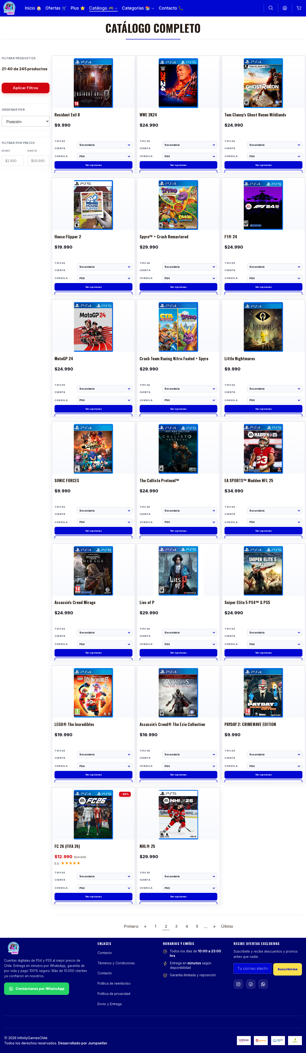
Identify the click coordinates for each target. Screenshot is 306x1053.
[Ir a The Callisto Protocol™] (178, 463)
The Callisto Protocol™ (159, 480)
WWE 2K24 (148, 115)
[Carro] (299, 8)
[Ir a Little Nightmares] (263, 341)
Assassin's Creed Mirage (75, 602)
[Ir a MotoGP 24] (93, 341)
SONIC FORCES (67, 480)
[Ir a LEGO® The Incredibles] (93, 707)
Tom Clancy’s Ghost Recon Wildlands (255, 115)
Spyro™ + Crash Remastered (164, 237)
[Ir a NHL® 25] (178, 829)
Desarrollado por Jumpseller (82, 1043)
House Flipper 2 (68, 237)
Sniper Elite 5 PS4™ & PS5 (247, 602)
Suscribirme (288, 969)
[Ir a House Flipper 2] (93, 219)
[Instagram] (238, 984)
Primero (131, 926)
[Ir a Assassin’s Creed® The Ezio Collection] (178, 707)
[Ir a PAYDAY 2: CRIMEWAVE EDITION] (263, 707)
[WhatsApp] (263, 984)
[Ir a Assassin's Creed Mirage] (93, 585)
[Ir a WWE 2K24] (178, 97)
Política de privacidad (114, 994)
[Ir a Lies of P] (178, 585)
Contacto (105, 953)
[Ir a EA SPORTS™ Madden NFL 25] (263, 463)
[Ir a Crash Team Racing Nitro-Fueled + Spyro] (178, 341)
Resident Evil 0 (67, 115)
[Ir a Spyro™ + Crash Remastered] (178, 219)
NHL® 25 (147, 846)
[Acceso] (285, 8)
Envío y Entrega (110, 1004)
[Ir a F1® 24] (263, 219)
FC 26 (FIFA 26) (67, 846)
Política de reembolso (114, 983)
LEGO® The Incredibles (74, 724)
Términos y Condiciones (116, 963)
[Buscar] (270, 8)
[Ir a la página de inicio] (9, 8)
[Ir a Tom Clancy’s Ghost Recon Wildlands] (263, 97)
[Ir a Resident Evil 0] (93, 97)
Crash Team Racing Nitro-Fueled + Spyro (174, 358)
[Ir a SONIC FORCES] (93, 463)
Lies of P (147, 602)
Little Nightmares (239, 358)
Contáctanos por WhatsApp (40, 989)
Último (227, 926)
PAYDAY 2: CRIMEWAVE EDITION (250, 724)
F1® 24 (230, 237)
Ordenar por (13, 109)
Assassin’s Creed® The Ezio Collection (172, 724)
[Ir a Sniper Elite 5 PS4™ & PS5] (263, 585)
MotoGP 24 (64, 358)
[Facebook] (251, 984)
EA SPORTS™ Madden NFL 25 (248, 480)
